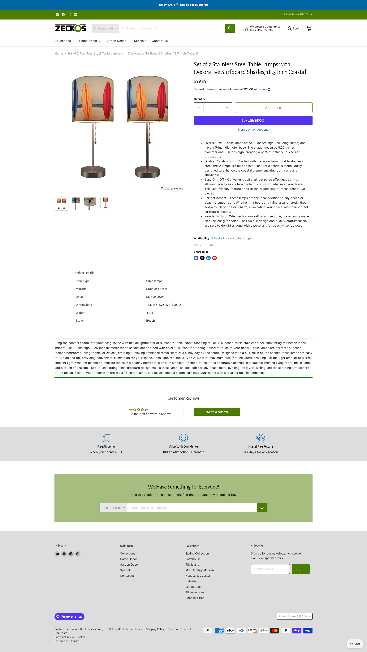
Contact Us (61, 629)
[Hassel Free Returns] (261, 444)
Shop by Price (194, 598)
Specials (140, 41)
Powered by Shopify (66, 640)
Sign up (301, 569)
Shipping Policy (155, 629)
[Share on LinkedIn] (208, 258)
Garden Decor (116, 41)
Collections (63, 41)
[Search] (230, 28)
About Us (77, 629)
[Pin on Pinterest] (214, 258)
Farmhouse (193, 559)
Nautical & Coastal (197, 575)
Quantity (199, 99)
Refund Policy (134, 629)
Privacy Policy (96, 629)
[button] (295, 28)
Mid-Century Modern (199, 570)
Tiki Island (192, 564)
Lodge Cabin (193, 587)
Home (58, 53)
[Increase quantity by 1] (227, 107)
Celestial (191, 581)
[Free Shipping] (106, 444)
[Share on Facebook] (196, 258)
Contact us (160, 41)
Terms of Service (178, 629)
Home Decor (88, 41)
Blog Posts (60, 632)
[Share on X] (202, 258)
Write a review (217, 412)
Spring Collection (197, 553)
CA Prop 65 (114, 629)
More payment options (253, 129)
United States (296, 14)
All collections (194, 592)
